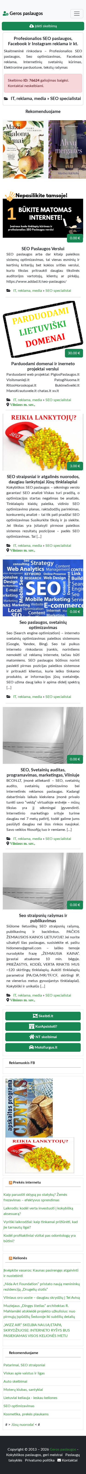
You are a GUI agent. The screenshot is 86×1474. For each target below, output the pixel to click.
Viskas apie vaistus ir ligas (24, 1373)
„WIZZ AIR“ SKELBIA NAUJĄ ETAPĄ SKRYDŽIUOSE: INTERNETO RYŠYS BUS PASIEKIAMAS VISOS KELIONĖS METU (36, 1330)
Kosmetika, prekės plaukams (26, 1414)
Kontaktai (69, 1460)
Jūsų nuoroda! (22, 1425)
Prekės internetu (27, 1182)
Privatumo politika (40, 1460)
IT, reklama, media (27, 290)
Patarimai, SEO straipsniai (24, 1365)
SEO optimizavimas (18, 1406)
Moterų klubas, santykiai (23, 1390)
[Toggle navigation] (76, 13)
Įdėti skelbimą (45, 26)
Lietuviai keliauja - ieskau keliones (30, 1398)
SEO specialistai (58, 290)
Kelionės (20, 1258)
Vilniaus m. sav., (22, 404)
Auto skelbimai (15, 1381)
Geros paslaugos (25, 13)
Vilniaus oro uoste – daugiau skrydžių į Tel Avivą (41, 1297)
